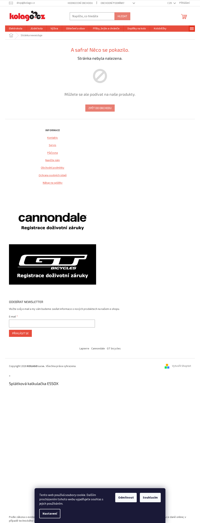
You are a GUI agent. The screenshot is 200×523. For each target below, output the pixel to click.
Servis (52, 145)
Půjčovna (52, 153)
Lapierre (84, 349)
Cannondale (98, 349)
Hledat (122, 16)
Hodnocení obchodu (80, 3)
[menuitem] (15, 28)
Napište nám (52, 160)
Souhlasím (150, 497)
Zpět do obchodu (100, 108)
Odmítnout (126, 497)
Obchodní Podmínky (112, 3)
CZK (169, 3)
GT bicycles (114, 349)
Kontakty (52, 138)
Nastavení (50, 513)
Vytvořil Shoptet (181, 366)
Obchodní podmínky (52, 168)
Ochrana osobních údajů (53, 175)
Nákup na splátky (52, 183)
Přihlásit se (20, 333)
